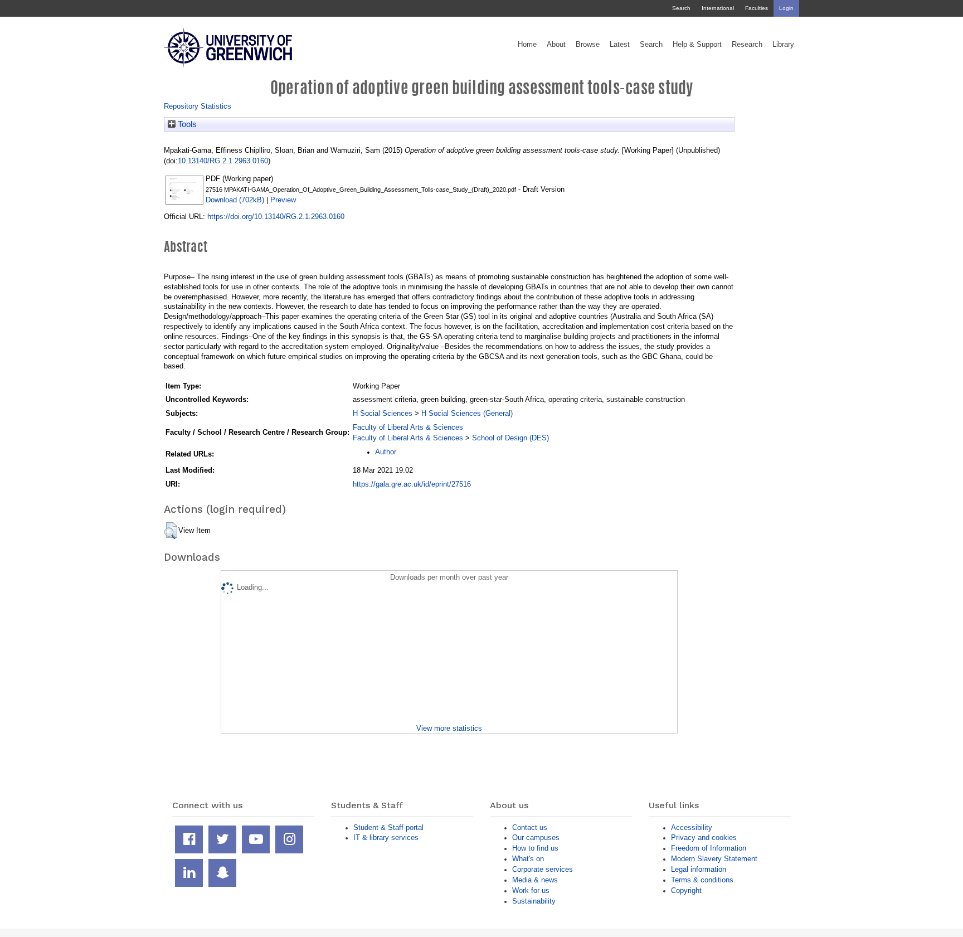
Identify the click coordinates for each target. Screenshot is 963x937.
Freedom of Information (708, 848)
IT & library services (386, 837)
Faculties (756, 8)
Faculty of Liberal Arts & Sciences (408, 427)
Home (527, 44)
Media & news (535, 880)
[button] (170, 530)
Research (747, 44)
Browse (588, 44)
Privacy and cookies (704, 837)
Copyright (686, 890)
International (718, 8)
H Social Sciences (382, 413)
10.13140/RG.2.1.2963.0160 (223, 161)
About (556, 44)
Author (385, 452)
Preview (283, 200)
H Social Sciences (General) (467, 413)
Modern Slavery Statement (714, 859)
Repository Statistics (197, 106)
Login (786, 8)
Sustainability (534, 901)
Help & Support (697, 44)
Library (783, 44)
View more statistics (449, 728)
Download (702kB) (235, 200)
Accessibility (691, 827)
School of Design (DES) (510, 438)
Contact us (529, 827)
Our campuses (536, 837)
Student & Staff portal (388, 827)
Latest (620, 44)
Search (681, 8)
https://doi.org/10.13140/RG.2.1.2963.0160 (275, 216)
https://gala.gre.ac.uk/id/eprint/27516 (412, 484)
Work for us (530, 890)
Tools (186, 124)
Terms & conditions (702, 880)
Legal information (698, 869)
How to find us (535, 848)
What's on (528, 859)
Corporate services (542, 869)
